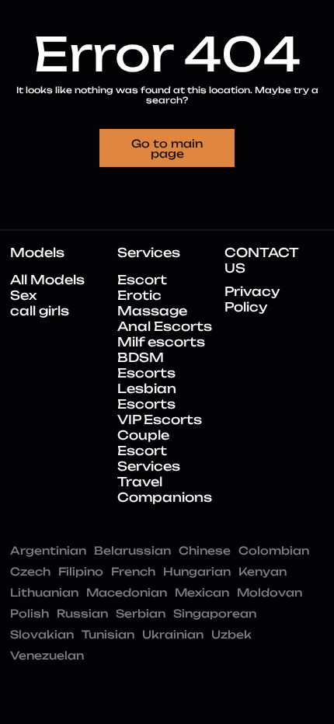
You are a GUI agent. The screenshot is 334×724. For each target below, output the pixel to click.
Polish (29, 613)
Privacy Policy (252, 299)
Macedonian (126, 592)
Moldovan (269, 592)
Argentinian (48, 550)
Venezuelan (47, 655)
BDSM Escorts (146, 365)
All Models (47, 279)
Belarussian (132, 550)
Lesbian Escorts (146, 396)
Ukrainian (173, 634)
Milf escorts (161, 342)
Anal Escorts (164, 326)
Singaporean (214, 613)
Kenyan (262, 571)
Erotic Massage (152, 302)
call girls (39, 310)
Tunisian (108, 634)
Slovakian (42, 634)
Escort (142, 279)
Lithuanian (44, 592)
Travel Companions (164, 489)
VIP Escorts (159, 419)
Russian (82, 613)
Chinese (205, 550)
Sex (23, 295)
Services (148, 252)
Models (37, 252)
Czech (30, 571)
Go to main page (167, 148)
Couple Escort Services (148, 450)
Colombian (273, 550)
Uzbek (231, 634)
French (133, 571)
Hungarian (197, 571)
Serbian (140, 613)
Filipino (80, 571)
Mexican (202, 592)
